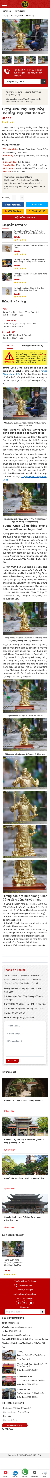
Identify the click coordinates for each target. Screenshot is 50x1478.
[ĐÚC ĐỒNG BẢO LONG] (25, 4)
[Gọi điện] (25, 1472)
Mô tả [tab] (10, 345)
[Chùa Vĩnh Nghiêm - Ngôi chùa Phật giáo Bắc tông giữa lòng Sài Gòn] (25, 1126)
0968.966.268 (18, 1013)
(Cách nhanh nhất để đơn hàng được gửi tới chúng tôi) (25, 218)
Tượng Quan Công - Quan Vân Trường (18, 15)
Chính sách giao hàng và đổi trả (16, 1412)
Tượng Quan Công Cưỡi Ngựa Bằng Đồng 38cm (31, 246)
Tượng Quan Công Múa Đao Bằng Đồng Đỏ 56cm (30, 275)
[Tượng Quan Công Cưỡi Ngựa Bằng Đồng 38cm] (7, 248)
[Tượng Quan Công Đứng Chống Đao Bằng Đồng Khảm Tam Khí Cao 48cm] (7, 234)
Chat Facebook (13, 205)
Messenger (34, 1476)
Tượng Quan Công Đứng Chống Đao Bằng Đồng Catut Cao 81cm (29, 289)
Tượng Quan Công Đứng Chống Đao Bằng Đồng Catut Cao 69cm (13, 1262)
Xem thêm (10, 1111)
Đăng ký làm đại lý (14, 1425)
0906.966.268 (33, 1384)
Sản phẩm (7, 11)
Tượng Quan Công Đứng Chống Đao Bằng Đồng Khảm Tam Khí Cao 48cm (29, 232)
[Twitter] (24, 1303)
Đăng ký (12, 1061)
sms (44, 1476)
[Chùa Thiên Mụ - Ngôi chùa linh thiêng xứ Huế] (25, 1165)
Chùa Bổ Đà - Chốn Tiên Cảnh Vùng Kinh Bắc (23, 1101)
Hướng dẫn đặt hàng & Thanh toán (17, 1408)
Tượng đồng (20, 11)
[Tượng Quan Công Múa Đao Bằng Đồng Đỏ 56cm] (7, 277)
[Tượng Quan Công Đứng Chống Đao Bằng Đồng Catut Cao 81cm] (7, 291)
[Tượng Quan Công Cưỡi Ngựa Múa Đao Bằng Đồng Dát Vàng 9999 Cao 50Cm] (7, 262)
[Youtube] (31, 1303)
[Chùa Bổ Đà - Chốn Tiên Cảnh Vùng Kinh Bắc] (25, 1087)
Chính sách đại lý (10, 1420)
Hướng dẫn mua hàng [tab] (32, 345)
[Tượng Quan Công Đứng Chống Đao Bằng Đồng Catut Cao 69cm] (13, 1249)
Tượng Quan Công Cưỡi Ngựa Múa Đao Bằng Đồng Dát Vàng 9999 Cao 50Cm (30, 261)
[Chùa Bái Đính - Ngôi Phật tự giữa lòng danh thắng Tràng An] (25, 1203)
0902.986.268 (33, 1397)
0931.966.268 (33, 1370)
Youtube (5, 1476)
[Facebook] (18, 1303)
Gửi (43, 82)
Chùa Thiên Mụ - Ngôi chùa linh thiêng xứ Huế (24, 1178)
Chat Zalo (37, 205)
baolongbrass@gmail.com (22, 1017)
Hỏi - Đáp (7, 1416)
